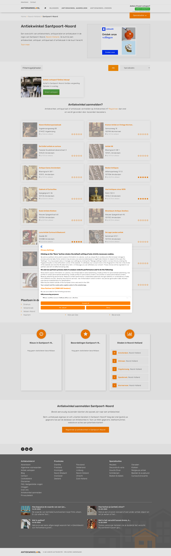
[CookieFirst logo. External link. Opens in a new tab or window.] (41, 247)
